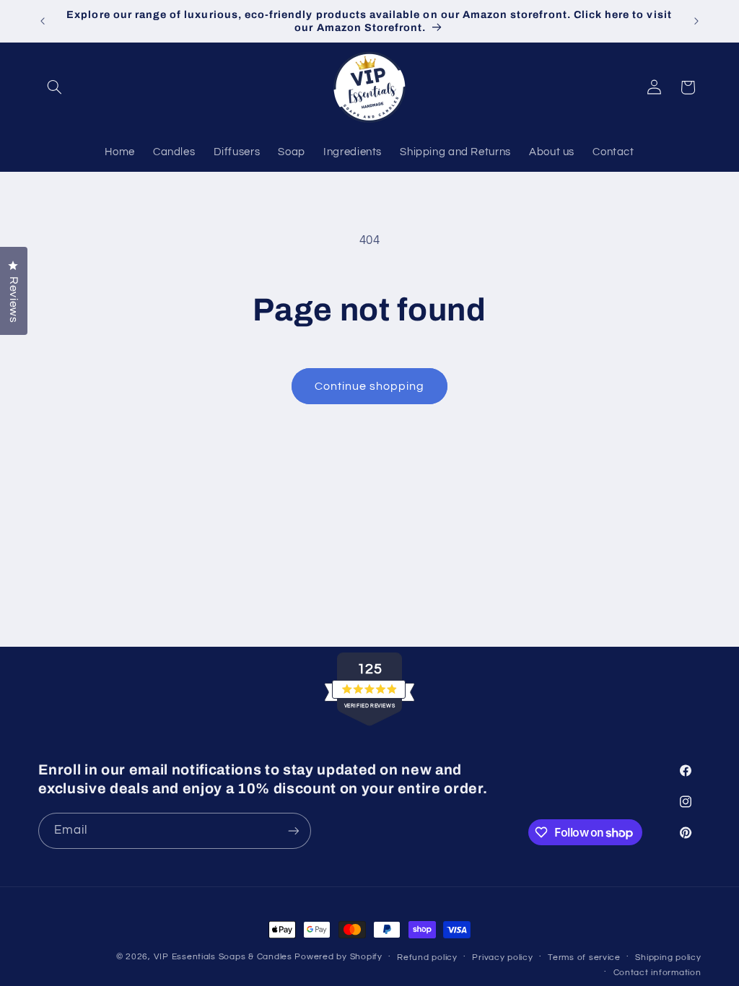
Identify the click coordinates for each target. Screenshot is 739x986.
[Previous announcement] (42, 20)
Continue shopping (370, 386)
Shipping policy (668, 957)
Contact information (657, 973)
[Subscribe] (293, 830)
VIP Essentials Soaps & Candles (223, 957)
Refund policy (427, 957)
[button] (54, 87)
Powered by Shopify (338, 957)
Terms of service (584, 957)
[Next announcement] (696, 20)
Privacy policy (502, 957)
